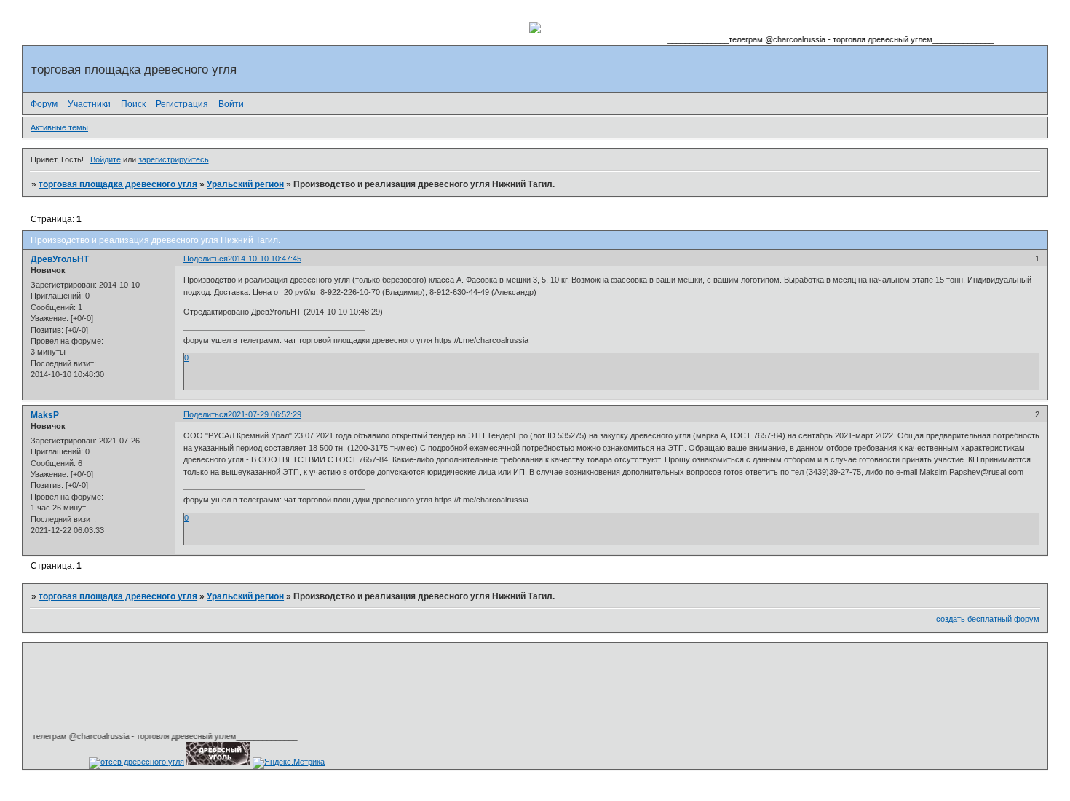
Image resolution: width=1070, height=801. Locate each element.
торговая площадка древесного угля (118, 184)
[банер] (218, 761)
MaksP (45, 415)
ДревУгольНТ (60, 259)
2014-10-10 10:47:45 (264, 258)
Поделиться (205, 258)
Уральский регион (245, 184)
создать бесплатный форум (987, 619)
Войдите (105, 159)
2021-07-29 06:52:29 (264, 414)
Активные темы (59, 127)
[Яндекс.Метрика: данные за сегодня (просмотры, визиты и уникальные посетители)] (289, 763)
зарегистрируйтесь (173, 159)
